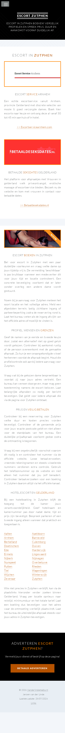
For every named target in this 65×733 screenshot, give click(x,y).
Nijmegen (38, 558)
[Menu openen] (5, 4)
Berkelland (10, 541)
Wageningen (39, 570)
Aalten (8, 533)
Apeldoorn (38, 533)
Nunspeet (10, 562)
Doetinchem (11, 546)
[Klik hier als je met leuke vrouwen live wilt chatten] (32, 239)
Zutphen (37, 578)
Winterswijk (39, 574)
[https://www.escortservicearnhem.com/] (32, 74)
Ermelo (8, 554)
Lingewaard (39, 554)
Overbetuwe (39, 562)
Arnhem (9, 537)
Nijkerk (8, 558)
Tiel (6, 570)
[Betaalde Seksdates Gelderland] (32, 152)
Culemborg (39, 541)
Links (33, 703)
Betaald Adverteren (32, 668)
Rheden (36, 566)
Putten (8, 566)
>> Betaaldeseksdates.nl (34, 205)
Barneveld (38, 537)
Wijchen (9, 574)
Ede (6, 550)
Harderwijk (39, 550)
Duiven (36, 546)
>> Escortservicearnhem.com (34, 127)
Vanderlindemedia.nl (37, 690)
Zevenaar (9, 578)
